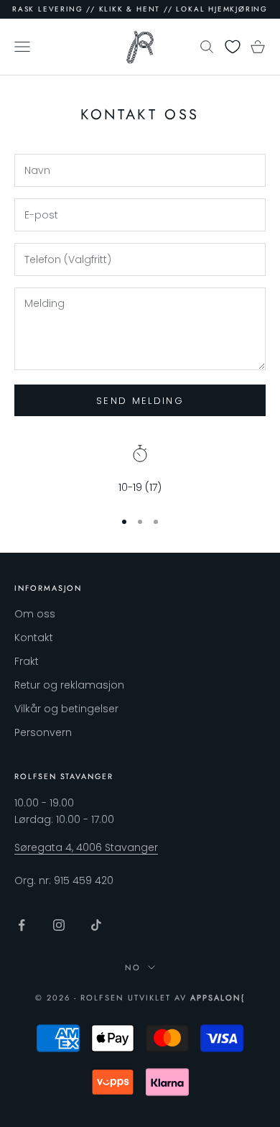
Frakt (26, 661)
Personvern (43, 732)
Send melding (140, 401)
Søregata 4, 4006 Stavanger (86, 847)
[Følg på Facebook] (21, 925)
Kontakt (33, 637)
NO (133, 967)
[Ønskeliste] (232, 47)
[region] (140, 470)
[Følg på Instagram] (59, 925)
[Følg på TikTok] (96, 925)
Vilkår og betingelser (66, 709)
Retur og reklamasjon (69, 685)
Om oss (34, 614)
